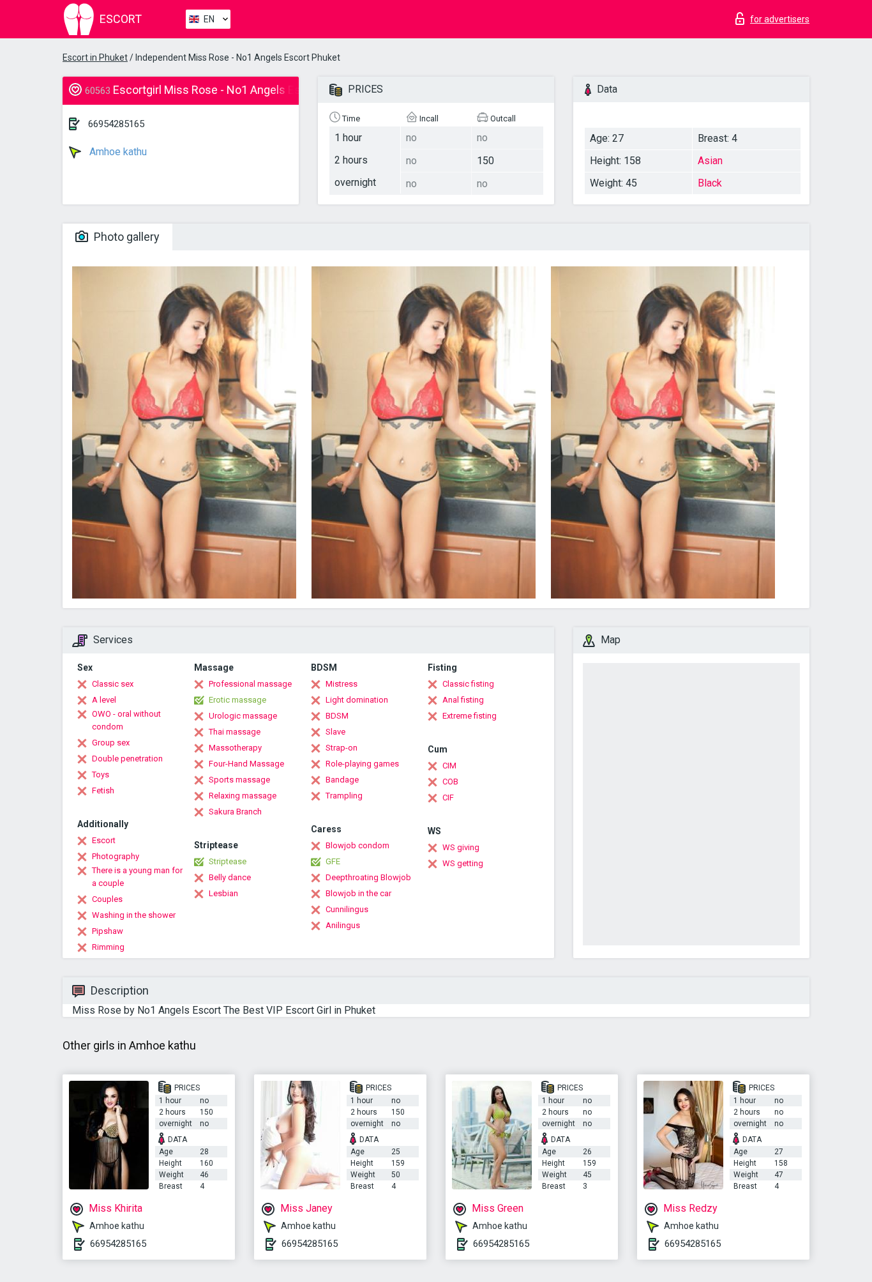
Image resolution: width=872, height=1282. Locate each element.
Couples (107, 899)
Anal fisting (463, 700)
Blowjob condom (357, 845)
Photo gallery (125, 236)
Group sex (111, 742)
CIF (448, 797)
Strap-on (341, 747)
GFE (333, 861)
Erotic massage (237, 700)
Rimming (108, 947)
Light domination (357, 700)
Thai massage (234, 731)
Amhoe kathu (117, 152)
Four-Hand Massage (246, 763)
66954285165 (116, 124)
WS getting (462, 863)
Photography (115, 856)
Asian (710, 161)
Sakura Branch (235, 811)
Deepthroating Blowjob (368, 877)
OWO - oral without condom (126, 720)
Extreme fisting (469, 716)
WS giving (460, 847)
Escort (104, 840)
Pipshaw (107, 931)
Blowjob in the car (358, 893)
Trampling (344, 795)
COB (450, 781)
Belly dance (230, 877)
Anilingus (343, 925)
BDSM (337, 716)
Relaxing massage (242, 795)
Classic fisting (468, 684)
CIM (449, 765)
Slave (335, 731)
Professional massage (250, 684)
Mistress (341, 684)
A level (104, 700)
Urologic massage (243, 716)
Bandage (342, 779)
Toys (100, 774)
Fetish (103, 790)
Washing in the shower (134, 915)
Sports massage (239, 779)
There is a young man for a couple (137, 877)
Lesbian (223, 893)
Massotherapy (235, 747)
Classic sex (112, 684)
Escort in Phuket (95, 57)
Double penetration (127, 758)
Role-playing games (362, 763)
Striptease (227, 861)
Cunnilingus (347, 909)
